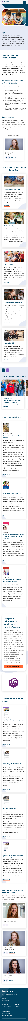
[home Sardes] (5, 2)
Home (3, 29)
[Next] (7, 370)
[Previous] (3, 370)
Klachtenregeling (5, 1000)
